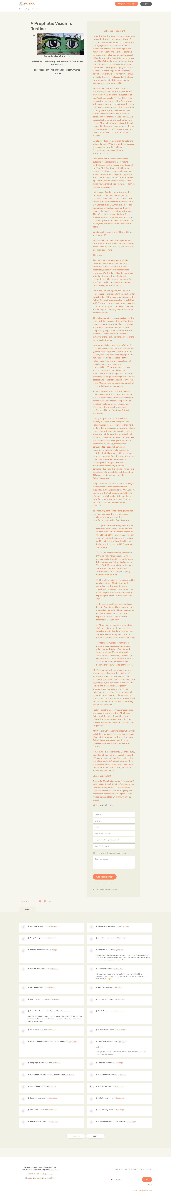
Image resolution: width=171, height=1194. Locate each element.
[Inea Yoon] (91, 988)
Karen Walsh (34, 1030)
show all (125, 960)
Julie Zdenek (103, 1121)
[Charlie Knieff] (23, 1087)
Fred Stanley (103, 1110)
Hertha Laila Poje (37, 1041)
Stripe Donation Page (126, 4)
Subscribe (35, 9)
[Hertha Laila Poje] (23, 1042)
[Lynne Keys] (91, 969)
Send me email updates (104, 883)
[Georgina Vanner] (23, 1000)
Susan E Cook (35, 1011)
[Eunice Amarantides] (91, 927)
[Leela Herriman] (91, 1042)
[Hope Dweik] (91, 1064)
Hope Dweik (102, 1063)
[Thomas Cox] (91, 1087)
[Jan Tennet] (23, 988)
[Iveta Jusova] (91, 1099)
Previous (76, 1136)
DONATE (118, 1169)
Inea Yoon (102, 987)
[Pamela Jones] (23, 950)
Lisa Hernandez (104, 938)
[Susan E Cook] (23, 1012)
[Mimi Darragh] (91, 1000)
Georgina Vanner (36, 999)
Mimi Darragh (103, 999)
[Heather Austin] (23, 969)
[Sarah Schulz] (23, 1111)
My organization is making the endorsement (111, 853)
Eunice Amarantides (106, 926)
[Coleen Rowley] (23, 1099)
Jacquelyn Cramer (37, 1063)
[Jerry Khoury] (23, 939)
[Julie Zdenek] (91, 1122)
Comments (27, 909)
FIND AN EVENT (146, 1169)
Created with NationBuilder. (142, 1191)
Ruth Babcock (103, 1030)
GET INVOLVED (130, 1169)
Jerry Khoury (35, 938)
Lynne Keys (102, 968)
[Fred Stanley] (91, 1111)
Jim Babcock (103, 1011)
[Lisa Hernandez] (91, 939)
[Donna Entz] (23, 927)
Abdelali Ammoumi (61, 1041)
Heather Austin (36, 968)
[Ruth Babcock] (91, 1031)
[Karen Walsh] (23, 1031)
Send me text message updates (106, 889)
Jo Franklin (122, 1121)
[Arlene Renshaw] (23, 1075)
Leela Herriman (104, 1041)
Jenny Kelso (102, 950)
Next (95, 1136)
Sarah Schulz (35, 1110)
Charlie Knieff (35, 1086)
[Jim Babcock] (91, 1012)
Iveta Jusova (103, 1098)
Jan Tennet (34, 987)
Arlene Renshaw (36, 1074)
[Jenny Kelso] (91, 950)
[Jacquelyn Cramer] (23, 1064)
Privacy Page (24, 9)
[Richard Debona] (23, 1122)
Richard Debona (36, 1121)
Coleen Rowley (35, 1098)
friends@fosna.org (46, 1174)
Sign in (146, 4)
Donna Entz (34, 926)
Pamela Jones (35, 950)
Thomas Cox (102, 1086)
